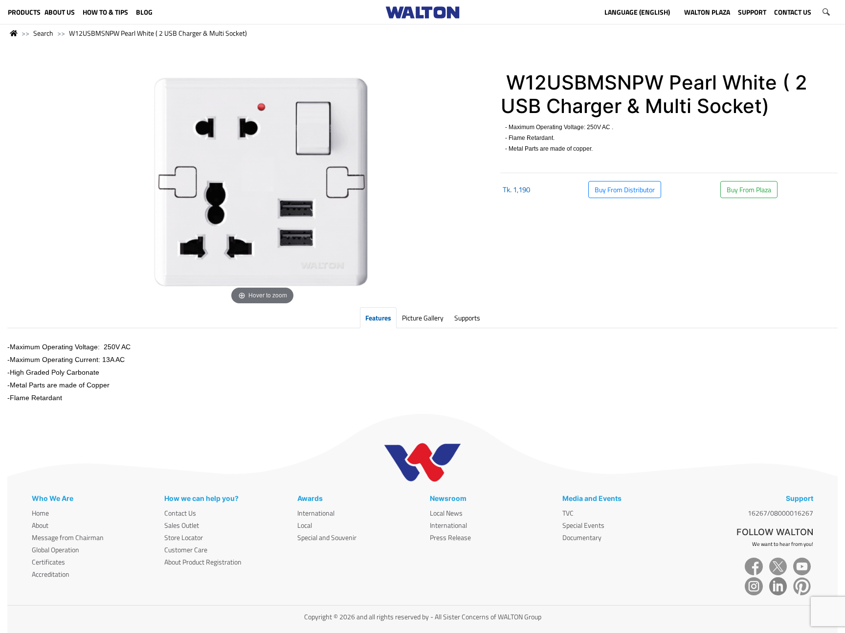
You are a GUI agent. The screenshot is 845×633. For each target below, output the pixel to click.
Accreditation (50, 574)
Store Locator (183, 537)
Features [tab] (378, 318)
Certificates (48, 562)
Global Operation (55, 549)
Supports (467, 318)
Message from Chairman (68, 537)
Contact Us (180, 513)
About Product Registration (203, 562)
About (40, 525)
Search (43, 33)
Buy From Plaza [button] (749, 189)
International (315, 513)
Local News (446, 513)
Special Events (583, 525)
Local (304, 525)
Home (40, 513)
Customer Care (185, 549)
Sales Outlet (181, 525)
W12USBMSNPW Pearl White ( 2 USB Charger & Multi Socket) (158, 33)
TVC (568, 513)
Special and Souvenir (326, 537)
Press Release (450, 537)
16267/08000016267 (780, 513)
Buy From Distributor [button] (625, 189)
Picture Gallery (423, 318)
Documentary (581, 537)
